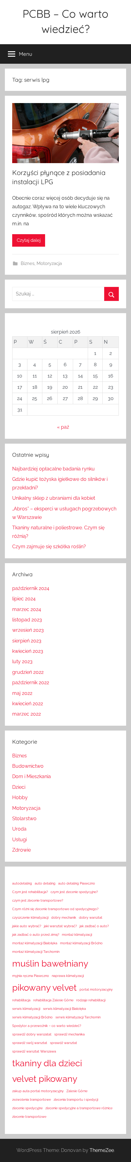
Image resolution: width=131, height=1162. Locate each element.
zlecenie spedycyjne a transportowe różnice (78, 1108)
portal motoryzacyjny (96, 989)
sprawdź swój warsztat (29, 1043)
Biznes (27, 263)
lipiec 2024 (24, 599)
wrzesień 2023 (28, 630)
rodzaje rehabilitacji (90, 1000)
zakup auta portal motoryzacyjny (38, 1091)
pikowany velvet (44, 987)
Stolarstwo (24, 818)
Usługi (19, 839)
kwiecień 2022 (27, 703)
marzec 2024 (26, 609)
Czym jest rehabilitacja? (30, 892)
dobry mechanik (63, 917)
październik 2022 (30, 682)
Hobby (20, 797)
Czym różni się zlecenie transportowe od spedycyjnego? (55, 909)
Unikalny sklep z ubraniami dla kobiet (53, 498)
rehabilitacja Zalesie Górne (53, 1000)
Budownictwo (28, 766)
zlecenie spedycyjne (27, 1108)
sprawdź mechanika (69, 1034)
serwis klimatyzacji (26, 1008)
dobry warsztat (90, 917)
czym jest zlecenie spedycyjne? (74, 892)
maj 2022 (22, 693)
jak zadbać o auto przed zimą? (35, 934)
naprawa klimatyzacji (68, 976)
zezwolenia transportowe (31, 1099)
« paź (63, 427)
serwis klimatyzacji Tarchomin (78, 1017)
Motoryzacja (49, 263)
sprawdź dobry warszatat (31, 1034)
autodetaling (22, 883)
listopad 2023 (27, 620)
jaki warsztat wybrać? (60, 926)
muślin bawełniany (50, 963)
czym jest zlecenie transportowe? (37, 900)
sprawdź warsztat (63, 1043)
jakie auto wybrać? (26, 926)
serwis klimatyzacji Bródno (32, 1017)
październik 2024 (30, 588)
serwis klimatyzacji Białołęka (64, 1008)
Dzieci (18, 787)
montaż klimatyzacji (77, 934)
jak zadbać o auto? (94, 926)
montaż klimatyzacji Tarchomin (35, 951)
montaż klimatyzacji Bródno (81, 943)
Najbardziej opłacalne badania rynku (53, 469)
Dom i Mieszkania (31, 776)
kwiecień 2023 (27, 651)
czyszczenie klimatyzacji (30, 917)
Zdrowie (21, 850)
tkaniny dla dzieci (47, 1063)
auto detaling (45, 883)
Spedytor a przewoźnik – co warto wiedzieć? (46, 1026)
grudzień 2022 (28, 672)
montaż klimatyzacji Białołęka (34, 943)
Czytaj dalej (29, 240)
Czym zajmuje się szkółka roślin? (49, 546)
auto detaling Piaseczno (76, 883)
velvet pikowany (44, 1078)
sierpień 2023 (26, 641)
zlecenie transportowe (29, 1116)
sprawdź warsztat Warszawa (34, 1051)
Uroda (19, 829)
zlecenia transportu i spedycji (76, 1099)
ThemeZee (102, 1150)
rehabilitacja (21, 1000)
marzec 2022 (26, 714)
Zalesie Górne (76, 1091)
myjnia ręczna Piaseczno (30, 976)
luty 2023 (22, 661)
